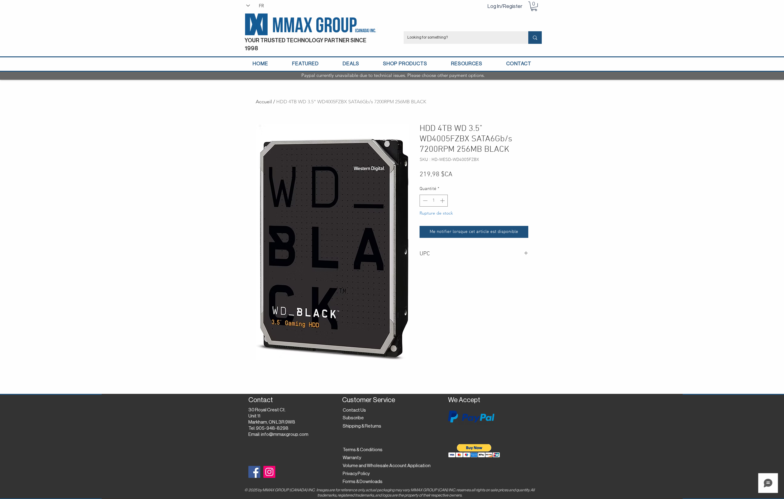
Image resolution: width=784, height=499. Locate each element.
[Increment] (443, 200)
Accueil (264, 102)
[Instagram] (269, 472)
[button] (534, 6)
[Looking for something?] (535, 37)
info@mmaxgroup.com (284, 434)
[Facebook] (254, 472)
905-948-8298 (272, 428)
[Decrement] (424, 200)
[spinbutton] (434, 200)
